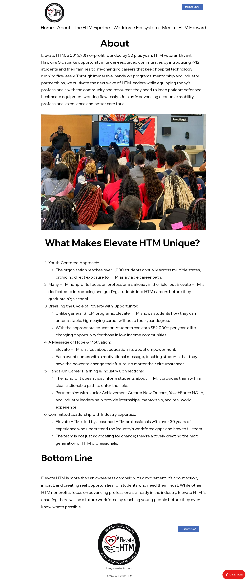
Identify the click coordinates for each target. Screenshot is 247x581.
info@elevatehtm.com (119, 568)
